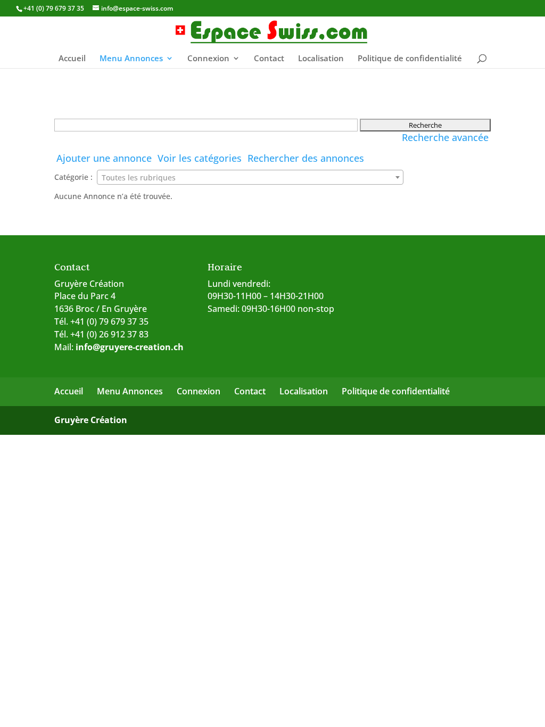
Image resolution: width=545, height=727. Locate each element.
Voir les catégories (200, 158)
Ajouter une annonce (104, 158)
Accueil (72, 58)
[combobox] (250, 177)
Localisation (321, 58)
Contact (269, 58)
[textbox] (249, 177)
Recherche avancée (445, 137)
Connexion (208, 58)
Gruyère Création (90, 420)
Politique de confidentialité (410, 58)
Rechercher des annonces (305, 158)
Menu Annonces (131, 58)
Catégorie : (73, 177)
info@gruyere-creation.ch (130, 347)
